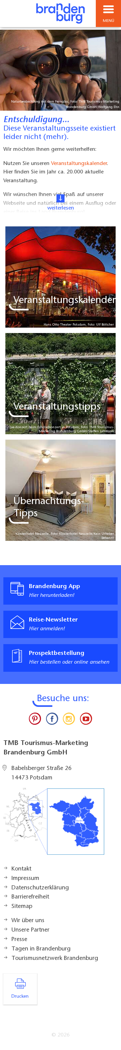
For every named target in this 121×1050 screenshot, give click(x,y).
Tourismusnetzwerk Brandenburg (54, 959)
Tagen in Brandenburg (41, 949)
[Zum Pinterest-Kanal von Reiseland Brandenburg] (35, 720)
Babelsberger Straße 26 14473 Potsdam (41, 773)
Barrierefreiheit (30, 897)
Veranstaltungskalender (79, 163)
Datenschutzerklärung (40, 888)
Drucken (20, 996)
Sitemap (21, 907)
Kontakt (21, 869)
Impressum (25, 879)
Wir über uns (27, 921)
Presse (19, 940)
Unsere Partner (30, 930)
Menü (108, 21)
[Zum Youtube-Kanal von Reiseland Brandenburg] (85, 720)
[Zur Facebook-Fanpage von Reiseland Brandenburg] (52, 720)
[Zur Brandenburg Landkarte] (53, 825)
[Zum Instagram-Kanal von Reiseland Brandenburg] (69, 720)
